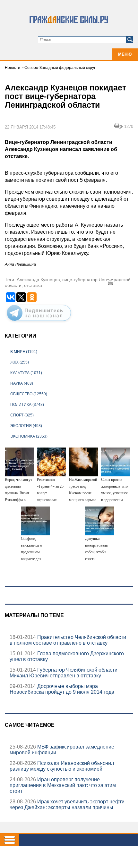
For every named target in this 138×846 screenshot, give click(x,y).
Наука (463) (21, 383)
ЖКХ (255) (19, 362)
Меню (125, 54)
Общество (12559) (28, 394)
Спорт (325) (22, 415)
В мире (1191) (23, 351)
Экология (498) (26, 425)
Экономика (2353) (28, 436)
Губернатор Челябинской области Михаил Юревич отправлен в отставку (63, 672)
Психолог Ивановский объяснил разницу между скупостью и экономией (62, 766)
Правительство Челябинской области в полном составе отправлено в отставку (68, 640)
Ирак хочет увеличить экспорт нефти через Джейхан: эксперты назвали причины (67, 804)
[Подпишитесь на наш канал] (39, 322)
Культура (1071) (26, 373)
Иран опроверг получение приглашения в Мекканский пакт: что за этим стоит (63, 785)
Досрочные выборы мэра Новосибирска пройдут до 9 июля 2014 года (62, 689)
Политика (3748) (27, 404)
